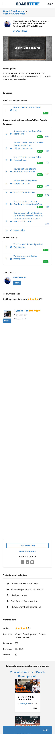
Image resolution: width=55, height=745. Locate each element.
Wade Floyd (19, 277)
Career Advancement (14, 13)
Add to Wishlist (27, 545)
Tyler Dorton (21, 310)
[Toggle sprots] (4, 4)
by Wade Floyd (20, 31)
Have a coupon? (27, 551)
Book (45, 729)
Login (47, 4)
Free (45, 113)
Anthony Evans (25, 704)
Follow (17, 282)
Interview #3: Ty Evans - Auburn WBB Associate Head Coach (26, 698)
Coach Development (14, 11)
